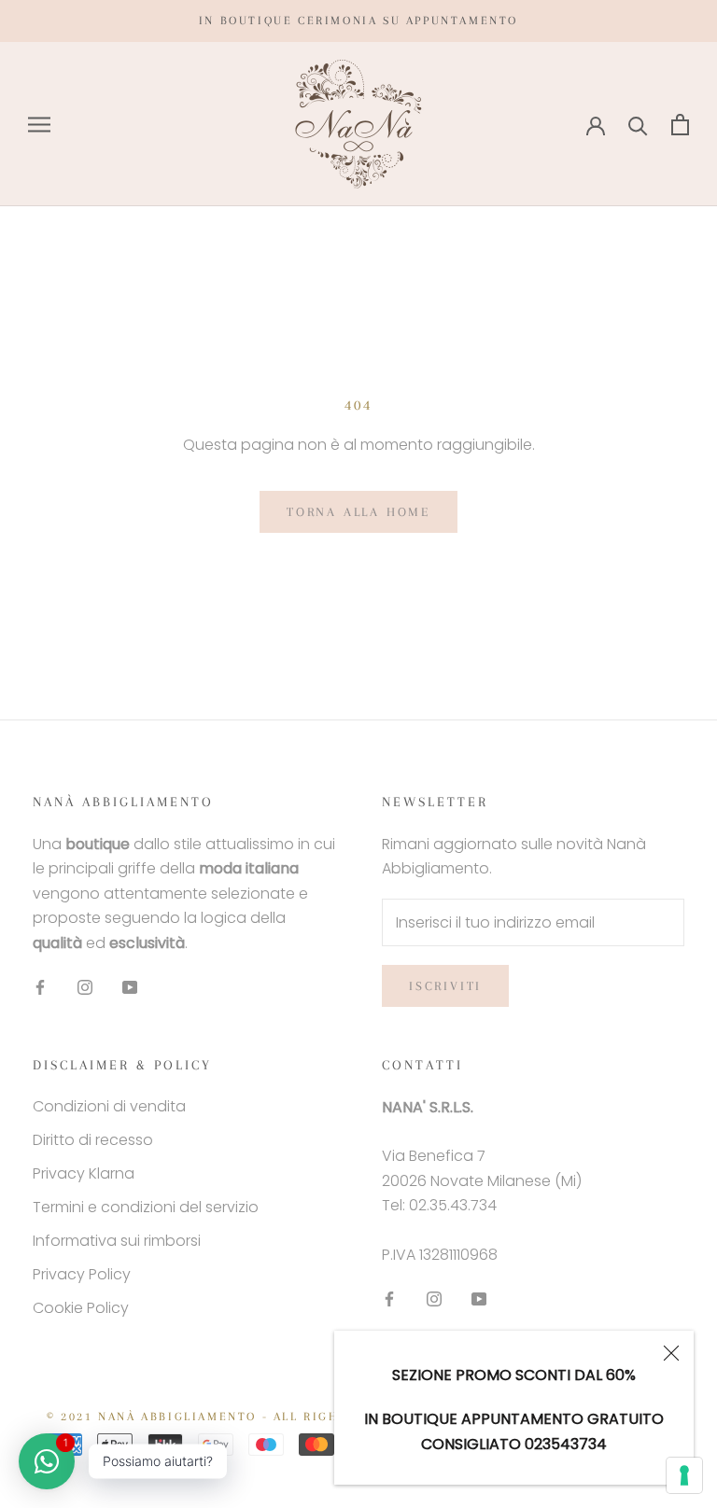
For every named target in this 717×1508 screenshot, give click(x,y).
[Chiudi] (671, 1353)
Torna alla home (358, 512)
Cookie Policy (81, 1308)
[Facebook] (40, 986)
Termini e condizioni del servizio (146, 1207)
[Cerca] (638, 124)
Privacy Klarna (83, 1173)
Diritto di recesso (93, 1140)
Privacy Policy (82, 1274)
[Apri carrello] (680, 124)
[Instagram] (84, 986)
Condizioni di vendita (109, 1106)
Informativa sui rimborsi (117, 1240)
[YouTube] (129, 986)
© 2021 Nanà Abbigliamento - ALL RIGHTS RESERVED (239, 1416)
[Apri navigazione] (39, 125)
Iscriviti (445, 986)
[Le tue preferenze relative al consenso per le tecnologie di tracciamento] (684, 1475)
